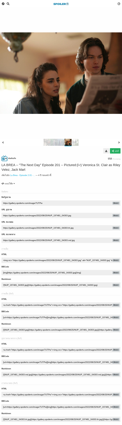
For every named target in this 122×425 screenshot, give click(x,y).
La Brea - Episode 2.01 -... (22, 175)
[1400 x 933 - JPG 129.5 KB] (106, 151)
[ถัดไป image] (119, 142)
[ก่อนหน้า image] (3, 142)
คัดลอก (116, 203)
